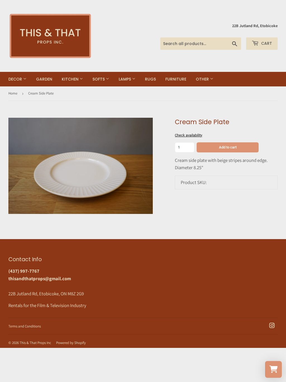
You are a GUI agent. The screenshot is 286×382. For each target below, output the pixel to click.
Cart (266, 43)
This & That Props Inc (35, 342)
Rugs (150, 79)
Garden (44, 79)
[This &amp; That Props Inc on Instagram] (272, 326)
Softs (99, 79)
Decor (15, 79)
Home (12, 93)
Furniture (175, 79)
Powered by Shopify (71, 342)
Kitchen (71, 79)
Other (203, 79)
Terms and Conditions (24, 326)
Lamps (125, 79)
